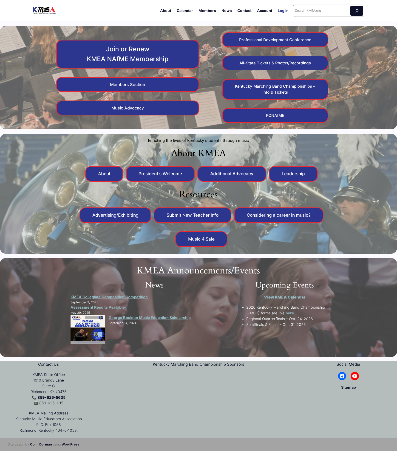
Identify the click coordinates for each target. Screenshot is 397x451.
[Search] (356, 11)
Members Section (127, 84)
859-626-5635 (51, 397)
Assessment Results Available (98, 307)
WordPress (70, 444)
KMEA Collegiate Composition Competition (109, 297)
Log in (283, 10)
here (290, 313)
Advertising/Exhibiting (115, 215)
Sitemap (348, 387)
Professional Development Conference (275, 39)
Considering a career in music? (279, 215)
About (104, 173)
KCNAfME (275, 115)
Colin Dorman (41, 444)
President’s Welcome (160, 173)
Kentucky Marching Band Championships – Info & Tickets (275, 89)
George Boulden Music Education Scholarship (150, 317)
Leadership (293, 173)
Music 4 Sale (201, 239)
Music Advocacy (127, 108)
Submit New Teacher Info (192, 215)
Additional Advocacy (231, 173)
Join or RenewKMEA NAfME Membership (127, 54)
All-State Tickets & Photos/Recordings (275, 63)
